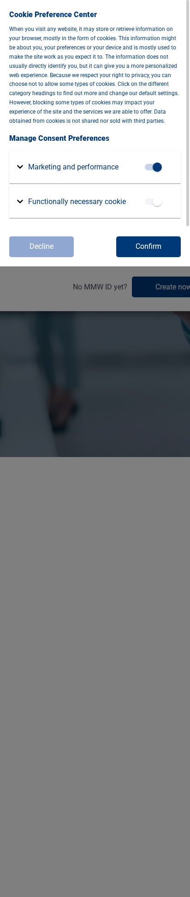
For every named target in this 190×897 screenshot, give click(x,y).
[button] (68, 167)
